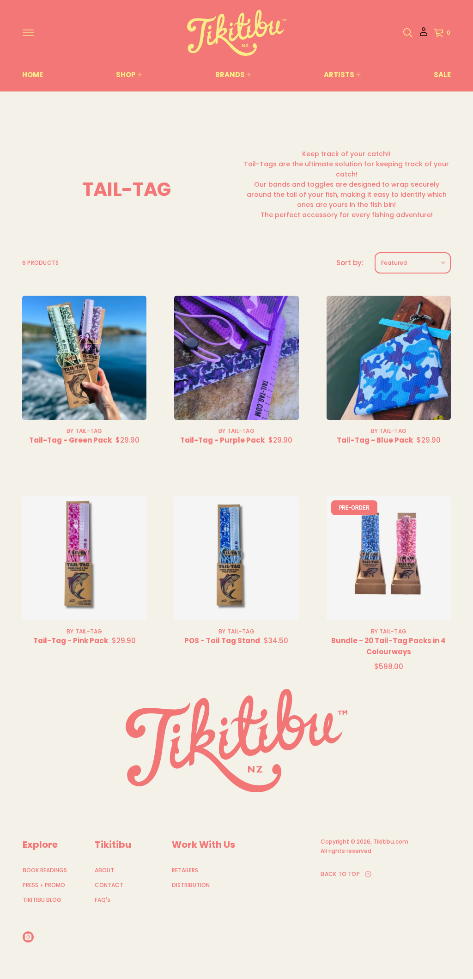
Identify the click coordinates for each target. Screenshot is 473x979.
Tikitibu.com (390, 841)
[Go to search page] (408, 33)
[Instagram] (28, 937)
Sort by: (350, 263)
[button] (408, 33)
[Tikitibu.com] (236, 33)
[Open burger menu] (28, 33)
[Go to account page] (423, 35)
